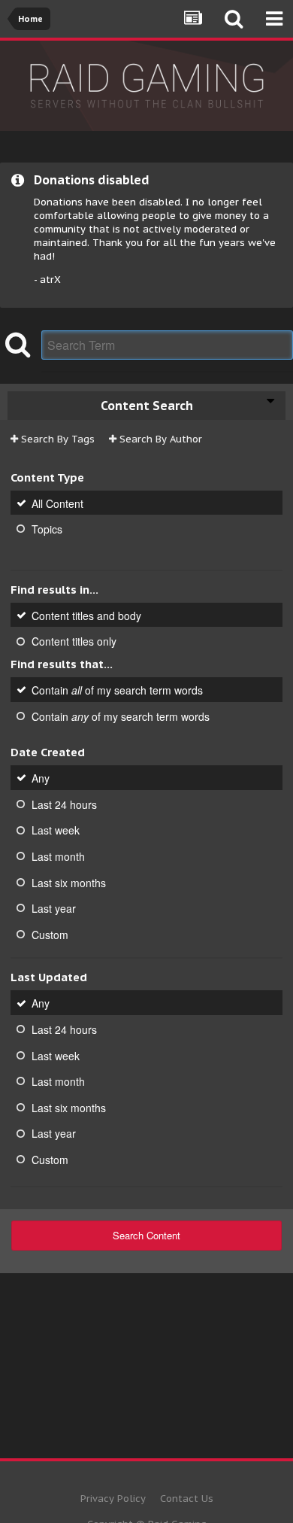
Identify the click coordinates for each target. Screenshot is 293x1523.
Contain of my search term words (117, 690)
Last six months (69, 881)
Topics (47, 529)
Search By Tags (56, 439)
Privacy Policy (113, 1498)
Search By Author (159, 439)
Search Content (146, 1235)
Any (41, 778)
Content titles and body (86, 614)
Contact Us (186, 1498)
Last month (58, 856)
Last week (56, 829)
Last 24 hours (64, 803)
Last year (54, 908)
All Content (57, 502)
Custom (50, 933)
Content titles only (74, 641)
